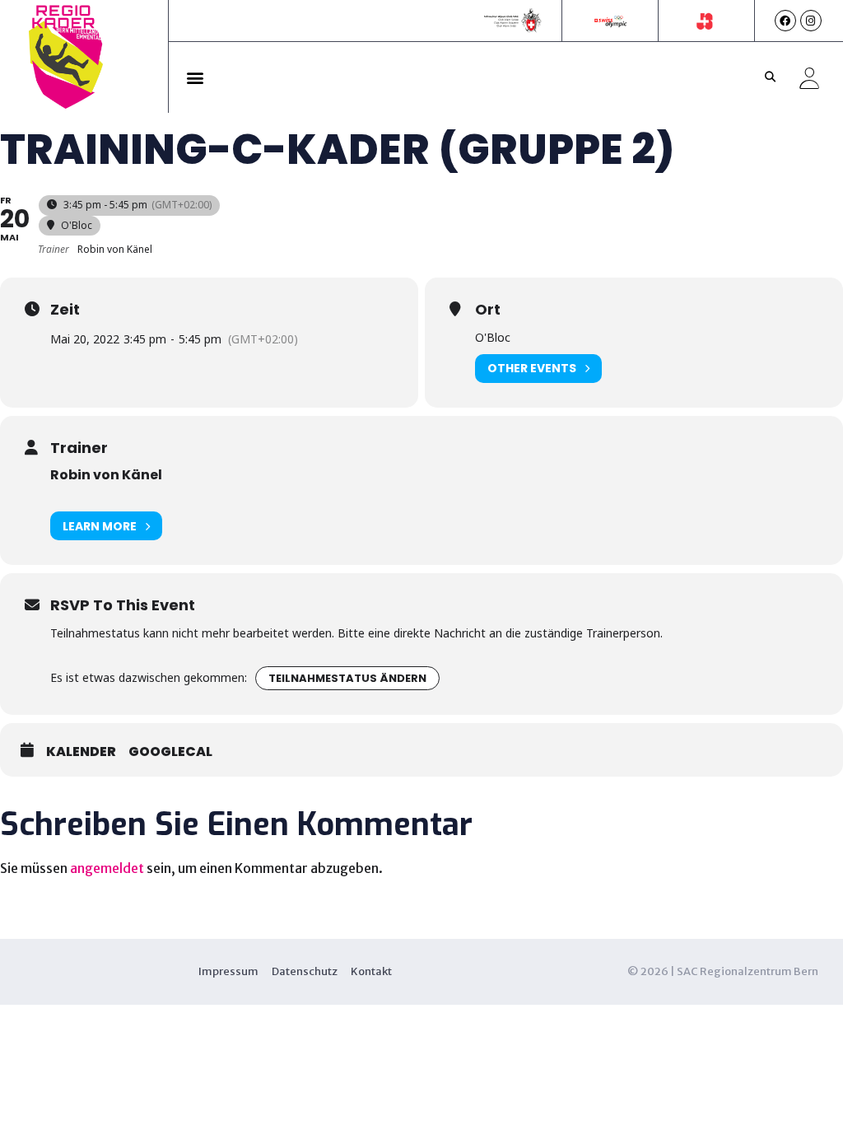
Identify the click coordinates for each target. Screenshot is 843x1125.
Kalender (81, 752)
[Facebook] (785, 20)
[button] (195, 77)
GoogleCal (170, 752)
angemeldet (107, 868)
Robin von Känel (106, 474)
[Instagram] (811, 20)
